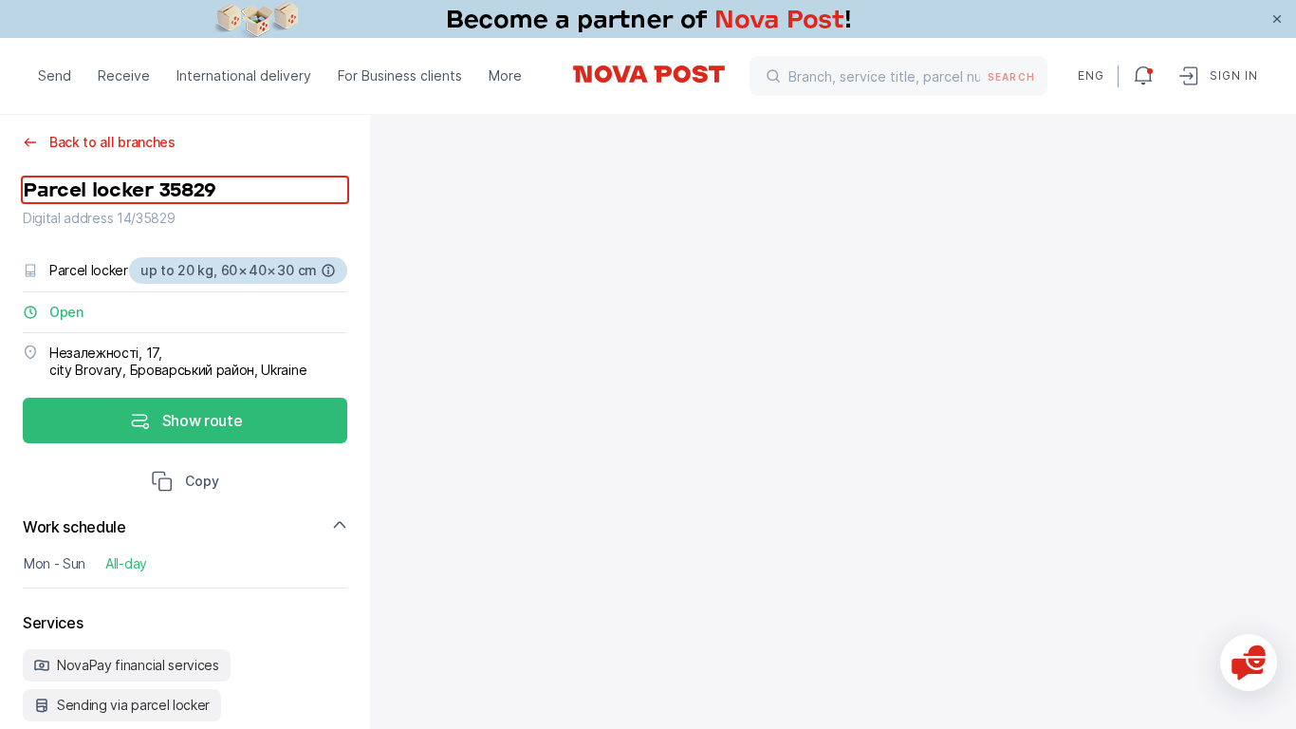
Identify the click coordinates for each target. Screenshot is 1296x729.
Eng (1090, 75)
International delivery (243, 75)
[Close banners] (1277, 19)
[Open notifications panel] (1143, 75)
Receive (124, 75)
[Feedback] (1248, 662)
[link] (648, 19)
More (505, 75)
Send (54, 75)
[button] (185, 483)
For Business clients (400, 75)
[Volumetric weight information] (328, 270)
